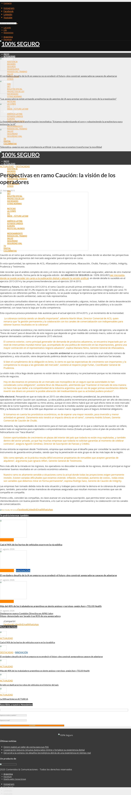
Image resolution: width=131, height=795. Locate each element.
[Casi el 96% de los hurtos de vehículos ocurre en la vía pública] (13, 536)
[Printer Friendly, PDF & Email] (9, 510)
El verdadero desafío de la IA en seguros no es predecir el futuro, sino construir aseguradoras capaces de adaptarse (58, 76)
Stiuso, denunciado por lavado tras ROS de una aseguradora (30, 616)
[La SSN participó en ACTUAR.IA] (3, 691)
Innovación (23, 570)
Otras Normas (14, 96)
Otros (10, 79)
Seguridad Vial (14, 136)
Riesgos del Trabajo (17, 71)
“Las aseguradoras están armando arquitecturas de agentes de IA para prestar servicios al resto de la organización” (58, 98)
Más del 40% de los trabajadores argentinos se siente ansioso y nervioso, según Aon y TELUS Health (51, 606)
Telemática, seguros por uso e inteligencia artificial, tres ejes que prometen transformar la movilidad (51, 147)
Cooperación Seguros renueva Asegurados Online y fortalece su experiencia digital (44, 749)
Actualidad (9, 56)
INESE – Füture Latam (17, 109)
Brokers (11, 171)
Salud (10, 74)
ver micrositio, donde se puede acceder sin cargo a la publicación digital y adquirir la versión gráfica (62, 277)
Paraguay (8, 39)
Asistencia (12, 168)
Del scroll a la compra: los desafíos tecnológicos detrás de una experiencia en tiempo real (47, 752)
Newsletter (8, 32)
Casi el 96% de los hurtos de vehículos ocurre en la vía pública (31, 544)
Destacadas (23, 166)
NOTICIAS (11, 101)
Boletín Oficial (14, 89)
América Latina (14, 114)
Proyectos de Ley (15, 91)
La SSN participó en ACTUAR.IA (14, 699)
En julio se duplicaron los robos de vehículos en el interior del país (29, 685)
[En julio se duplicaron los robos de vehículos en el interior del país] (3, 677)
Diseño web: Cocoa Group (15, 779)
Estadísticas (10, 253)
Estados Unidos (15, 116)
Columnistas (10, 143)
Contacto (8, 3)
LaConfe (7, 27)
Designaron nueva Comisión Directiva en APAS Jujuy (26, 613)
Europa (11, 119)
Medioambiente (15, 126)
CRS (5, 30)
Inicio (6, 54)
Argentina (8, 37)
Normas (8, 188)
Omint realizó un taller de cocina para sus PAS (26, 746)
